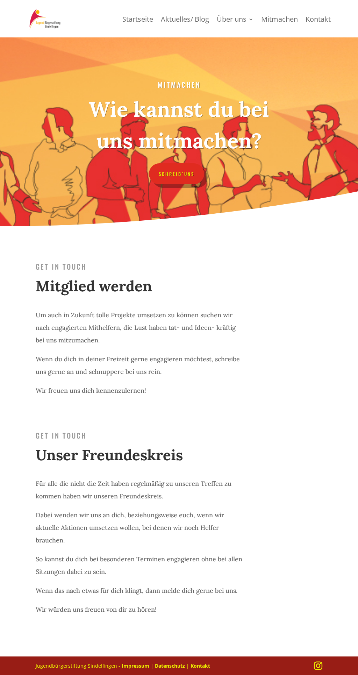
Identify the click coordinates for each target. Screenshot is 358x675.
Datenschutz (170, 665)
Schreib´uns (176, 173)
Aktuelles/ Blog (185, 20)
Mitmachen (279, 20)
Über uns (231, 20)
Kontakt (318, 20)
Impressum (135, 665)
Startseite (137, 20)
